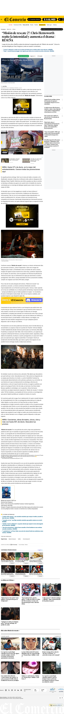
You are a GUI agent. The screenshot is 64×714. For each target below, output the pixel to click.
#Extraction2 (37, 455)
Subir (60, 697)
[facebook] (6, 690)
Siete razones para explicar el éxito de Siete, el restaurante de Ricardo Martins (51, 117)
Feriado (31, 24)
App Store (35, 690)
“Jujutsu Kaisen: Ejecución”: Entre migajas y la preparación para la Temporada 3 (10, 599)
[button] (22, 70)
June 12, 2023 (20, 458)
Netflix (19, 539)
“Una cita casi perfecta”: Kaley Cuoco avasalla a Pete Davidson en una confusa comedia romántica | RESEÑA (22, 528)
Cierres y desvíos (56, 24)
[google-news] (21, 690)
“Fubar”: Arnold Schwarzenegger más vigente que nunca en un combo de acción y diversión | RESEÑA (28, 51)
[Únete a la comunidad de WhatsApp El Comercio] (23, 56)
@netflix (2, 456)
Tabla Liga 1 (49, 24)
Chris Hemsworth (26, 539)
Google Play (42, 690)
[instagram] (12, 690)
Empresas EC (42, 24)
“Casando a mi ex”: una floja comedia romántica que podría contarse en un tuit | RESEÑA (22, 521)
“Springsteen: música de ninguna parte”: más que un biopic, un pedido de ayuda (9, 623)
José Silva (5, 86)
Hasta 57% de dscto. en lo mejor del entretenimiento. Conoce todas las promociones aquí (21, 169)
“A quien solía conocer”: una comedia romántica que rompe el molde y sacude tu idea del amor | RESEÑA (22, 517)
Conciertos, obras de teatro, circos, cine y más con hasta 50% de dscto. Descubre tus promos (21, 422)
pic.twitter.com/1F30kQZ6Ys (6, 457)
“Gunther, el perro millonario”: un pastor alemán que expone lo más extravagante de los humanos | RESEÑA (22, 524)
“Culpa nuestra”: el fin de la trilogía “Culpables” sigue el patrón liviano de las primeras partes (51, 599)
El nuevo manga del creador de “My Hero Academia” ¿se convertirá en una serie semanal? (51, 653)
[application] (22, 70)
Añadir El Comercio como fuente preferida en (52, 29)
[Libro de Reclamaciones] (61, 690)
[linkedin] (18, 690)
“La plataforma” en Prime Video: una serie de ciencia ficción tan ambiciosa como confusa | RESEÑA (22, 531)
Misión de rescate (12, 539)
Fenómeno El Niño (18, 24)
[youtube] (15, 690)
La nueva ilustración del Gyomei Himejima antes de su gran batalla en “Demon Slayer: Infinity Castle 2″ (31, 654)
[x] (9, 690)
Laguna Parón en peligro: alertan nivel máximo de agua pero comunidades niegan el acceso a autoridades (52, 102)
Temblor (36, 24)
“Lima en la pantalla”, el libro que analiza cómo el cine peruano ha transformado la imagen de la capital (52, 134)
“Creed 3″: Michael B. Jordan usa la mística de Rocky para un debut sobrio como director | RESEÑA (28, 49)
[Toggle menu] (1, 19)
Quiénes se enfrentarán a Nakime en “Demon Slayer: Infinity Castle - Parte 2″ (31, 677)
